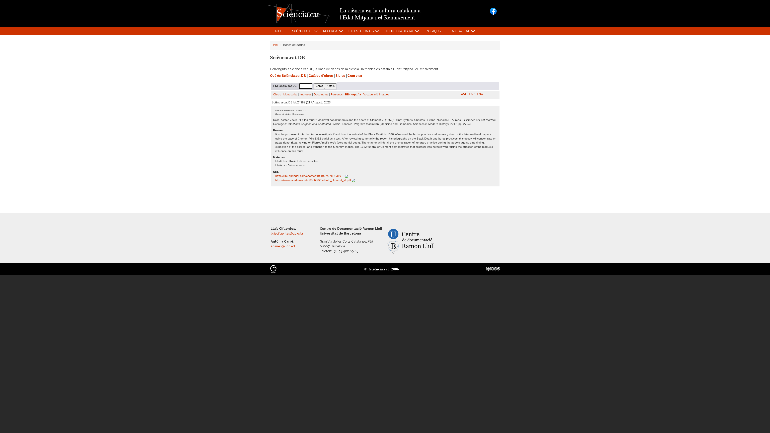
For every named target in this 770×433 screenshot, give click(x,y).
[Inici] (299, 13)
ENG (480, 93)
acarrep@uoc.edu (284, 246)
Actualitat (458, 32)
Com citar (355, 75)
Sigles (340, 75)
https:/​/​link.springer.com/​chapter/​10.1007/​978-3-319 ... (310, 175)
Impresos (305, 94)
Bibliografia (353, 94)
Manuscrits (290, 94)
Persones (337, 94)
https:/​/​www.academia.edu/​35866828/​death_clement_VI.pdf (313, 180)
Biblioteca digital (397, 32)
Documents (321, 94)
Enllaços (433, 31)
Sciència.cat (300, 32)
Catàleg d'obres (321, 75)
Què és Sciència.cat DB (288, 75)
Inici (278, 31)
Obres (277, 94)
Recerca (328, 32)
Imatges (384, 94)
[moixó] (273, 268)
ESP (471, 93)
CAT (463, 93)
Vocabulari (370, 94)
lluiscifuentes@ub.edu (287, 233)
